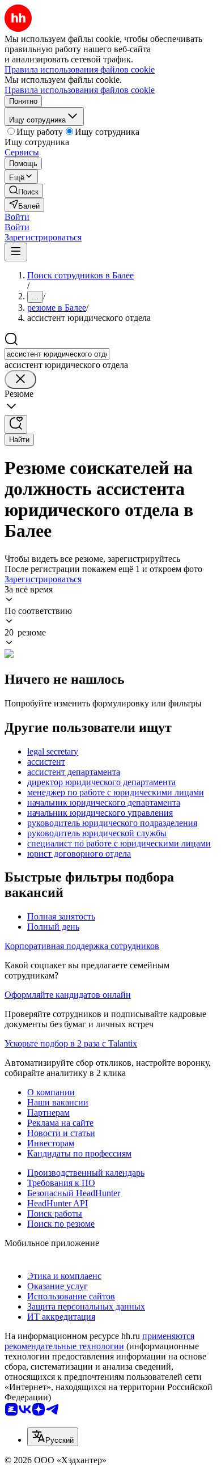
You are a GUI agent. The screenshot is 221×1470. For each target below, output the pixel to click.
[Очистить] (20, 379)
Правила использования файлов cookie (80, 90)
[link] (24, 191)
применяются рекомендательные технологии (99, 1341)
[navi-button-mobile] (16, 252)
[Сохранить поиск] (16, 424)
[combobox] (57, 354)
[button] (17, 217)
